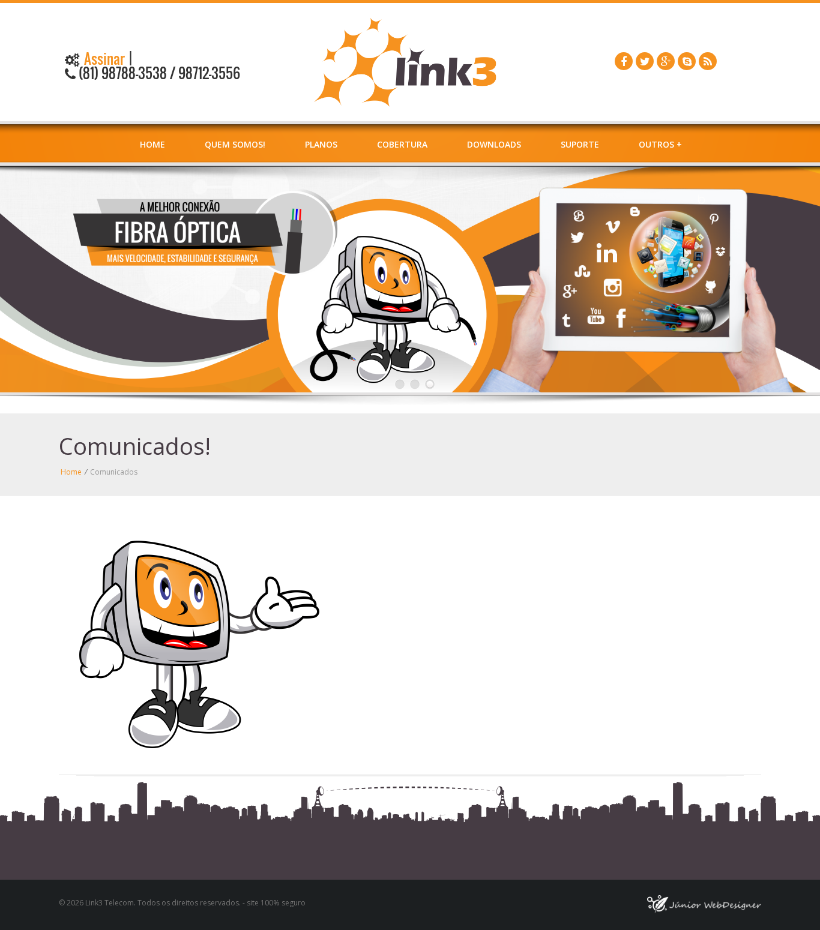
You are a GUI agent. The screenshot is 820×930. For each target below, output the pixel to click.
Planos (321, 144)
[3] (430, 384)
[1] (400, 384)
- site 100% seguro (273, 903)
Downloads (494, 144)
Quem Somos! (235, 144)
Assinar (103, 59)
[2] (415, 384)
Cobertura (402, 144)
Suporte (580, 144)
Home (152, 144)
